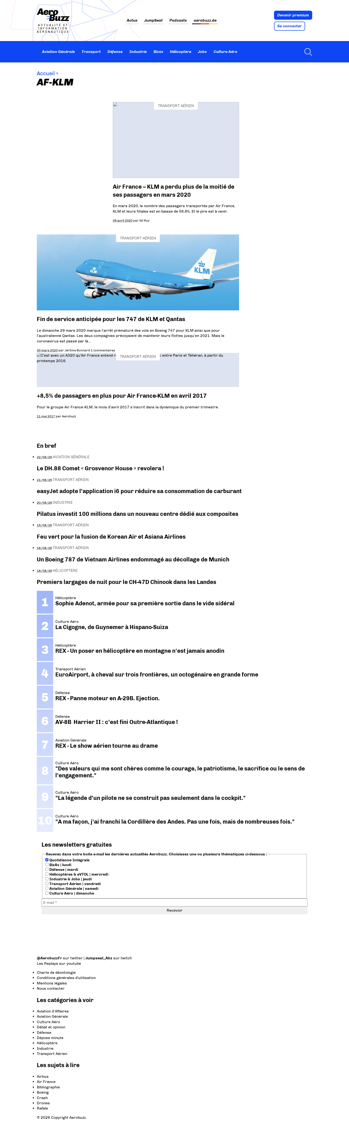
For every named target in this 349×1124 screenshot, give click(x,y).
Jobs (202, 51)
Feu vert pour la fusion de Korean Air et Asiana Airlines (111, 536)
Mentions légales (52, 983)
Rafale (42, 1108)
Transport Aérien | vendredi (74, 883)
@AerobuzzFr (49, 958)
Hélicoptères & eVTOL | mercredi (78, 874)
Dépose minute (50, 1037)
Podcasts (178, 20)
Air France (46, 1081)
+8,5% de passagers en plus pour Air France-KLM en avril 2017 (122, 395)
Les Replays (47, 963)
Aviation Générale (58, 51)
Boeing (43, 1092)
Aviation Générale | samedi (73, 888)
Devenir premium (293, 15)
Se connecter (289, 26)
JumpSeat (153, 20)
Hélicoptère (180, 51)
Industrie (138, 51)
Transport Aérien (176, 105)
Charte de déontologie (56, 972)
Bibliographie (48, 1087)
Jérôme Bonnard (77, 350)
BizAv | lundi (59, 865)
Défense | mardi (63, 869)
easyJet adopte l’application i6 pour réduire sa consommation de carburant (140, 491)
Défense (115, 51)
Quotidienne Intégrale (69, 860)
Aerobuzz (69, 416)
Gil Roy (144, 220)
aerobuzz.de (205, 20)
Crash (42, 1098)
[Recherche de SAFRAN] (307, 51)
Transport (91, 51)
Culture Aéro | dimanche (71, 893)
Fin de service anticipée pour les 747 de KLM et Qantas (111, 319)
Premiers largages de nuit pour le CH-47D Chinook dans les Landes (126, 581)
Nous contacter (51, 988)
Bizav (158, 51)
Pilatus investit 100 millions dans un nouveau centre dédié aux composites (137, 513)
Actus (132, 20)
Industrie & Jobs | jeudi (70, 879)
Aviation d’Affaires (53, 1011)
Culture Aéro (225, 51)
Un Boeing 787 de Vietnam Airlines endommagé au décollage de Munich (133, 559)
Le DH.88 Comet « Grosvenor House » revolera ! (100, 468)
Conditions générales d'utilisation (66, 977)
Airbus (43, 1076)
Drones (43, 1103)
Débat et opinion (51, 1027)
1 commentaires (103, 350)
